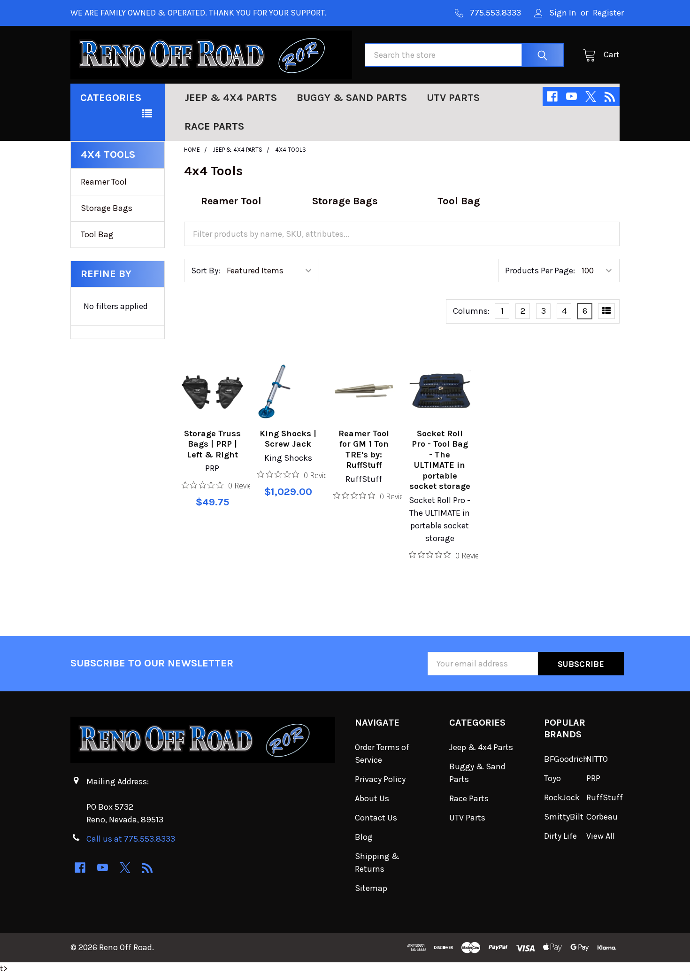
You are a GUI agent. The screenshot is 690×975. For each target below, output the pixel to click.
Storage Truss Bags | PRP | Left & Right (212, 444)
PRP (593, 778)
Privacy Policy (380, 779)
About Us (372, 798)
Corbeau (602, 817)
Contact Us (376, 817)
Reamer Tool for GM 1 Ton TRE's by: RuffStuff (363, 449)
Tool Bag (97, 234)
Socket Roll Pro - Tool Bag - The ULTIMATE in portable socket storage (439, 460)
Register (608, 13)
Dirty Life (560, 836)
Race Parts (214, 126)
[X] (590, 96)
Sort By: (205, 270)
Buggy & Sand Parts (352, 98)
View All (600, 836)
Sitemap (371, 888)
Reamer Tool (104, 182)
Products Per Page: (540, 270)
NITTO (597, 759)
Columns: (471, 311)
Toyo (552, 778)
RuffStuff (604, 797)
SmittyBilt (563, 817)
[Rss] (610, 96)
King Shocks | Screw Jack (288, 438)
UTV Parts (453, 98)
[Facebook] (552, 96)
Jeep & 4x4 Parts (230, 98)
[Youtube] (571, 96)
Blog (364, 837)
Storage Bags (106, 208)
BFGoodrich (566, 759)
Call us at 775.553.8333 (130, 839)
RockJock (562, 797)
